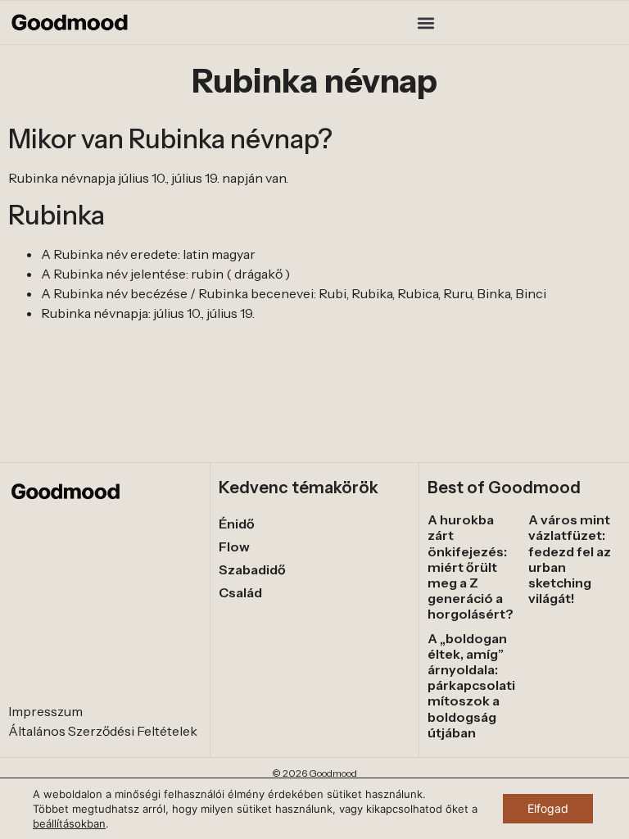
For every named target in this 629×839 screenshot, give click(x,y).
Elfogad (547, 808)
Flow (234, 546)
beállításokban (69, 823)
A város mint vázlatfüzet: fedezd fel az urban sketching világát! (569, 558)
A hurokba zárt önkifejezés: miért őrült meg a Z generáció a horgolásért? (471, 566)
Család (240, 592)
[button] (426, 22)
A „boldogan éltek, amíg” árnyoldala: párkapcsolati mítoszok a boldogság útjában (471, 685)
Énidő (237, 523)
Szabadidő (252, 569)
